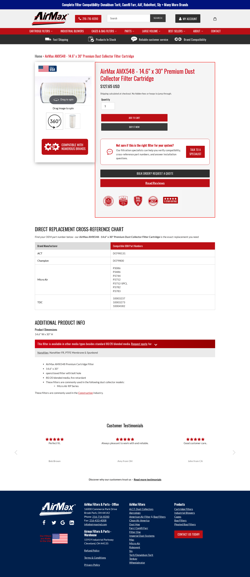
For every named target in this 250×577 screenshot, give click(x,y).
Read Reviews (155, 183)
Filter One (135, 532)
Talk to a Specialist (195, 151)
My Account (190, 19)
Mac (131, 539)
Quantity (105, 99)
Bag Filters (159, 516)
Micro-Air (134, 543)
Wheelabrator (137, 562)
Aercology (135, 512)
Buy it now (134, 127)
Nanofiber (42, 352)
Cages (177, 516)
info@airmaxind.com (95, 524)
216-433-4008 (97, 520)
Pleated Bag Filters (185, 524)
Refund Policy (91, 550)
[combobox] (128, 18)
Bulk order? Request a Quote (155, 173)
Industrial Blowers (184, 512)
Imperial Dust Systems (142, 535)
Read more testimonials (147, 479)
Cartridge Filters (183, 509)
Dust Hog (134, 524)
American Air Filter (140, 516)
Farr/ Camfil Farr (138, 528)
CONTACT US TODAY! (188, 534)
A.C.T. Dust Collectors (141, 509)
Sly (131, 551)
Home (38, 56)
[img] (55, 439)
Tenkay (133, 558)
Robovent (134, 547)
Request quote (139, 344)
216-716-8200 (90, 18)
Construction (85, 392)
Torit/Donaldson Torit (141, 554)
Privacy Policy (92, 564)
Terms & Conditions (95, 557)
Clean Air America (139, 520)
